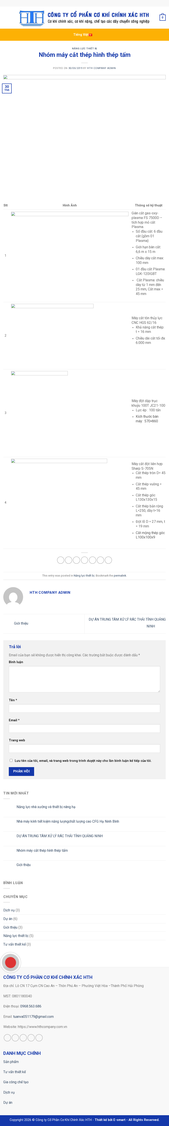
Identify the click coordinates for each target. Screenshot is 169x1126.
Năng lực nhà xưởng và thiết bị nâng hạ (46, 807)
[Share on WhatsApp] (60, 560)
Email (14, 720)
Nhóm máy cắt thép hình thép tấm (42, 850)
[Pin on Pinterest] (92, 560)
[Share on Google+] (100, 560)
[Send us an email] (31, 1037)
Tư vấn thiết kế (14, 944)
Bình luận (16, 662)
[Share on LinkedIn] (108, 560)
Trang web (17, 740)
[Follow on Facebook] (7, 1037)
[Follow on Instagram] (15, 1037)
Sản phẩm (11, 1062)
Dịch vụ (9, 910)
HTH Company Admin (101, 68)
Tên (13, 700)
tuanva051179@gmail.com (33, 1017)
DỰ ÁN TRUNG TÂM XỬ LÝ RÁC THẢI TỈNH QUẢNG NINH (60, 836)
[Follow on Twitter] (23, 1037)
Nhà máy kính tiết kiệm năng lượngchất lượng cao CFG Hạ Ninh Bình (68, 821)
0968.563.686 (30, 1006)
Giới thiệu (20, 623)
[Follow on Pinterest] (39, 1037)
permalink (120, 575)
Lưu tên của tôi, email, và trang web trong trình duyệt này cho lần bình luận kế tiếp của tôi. (83, 761)
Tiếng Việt (81, 35)
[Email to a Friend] (84, 560)
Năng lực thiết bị (84, 48)
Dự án (7, 919)
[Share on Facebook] (68, 560)
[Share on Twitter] (76, 560)
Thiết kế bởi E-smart (110, 1120)
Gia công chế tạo (16, 1082)
